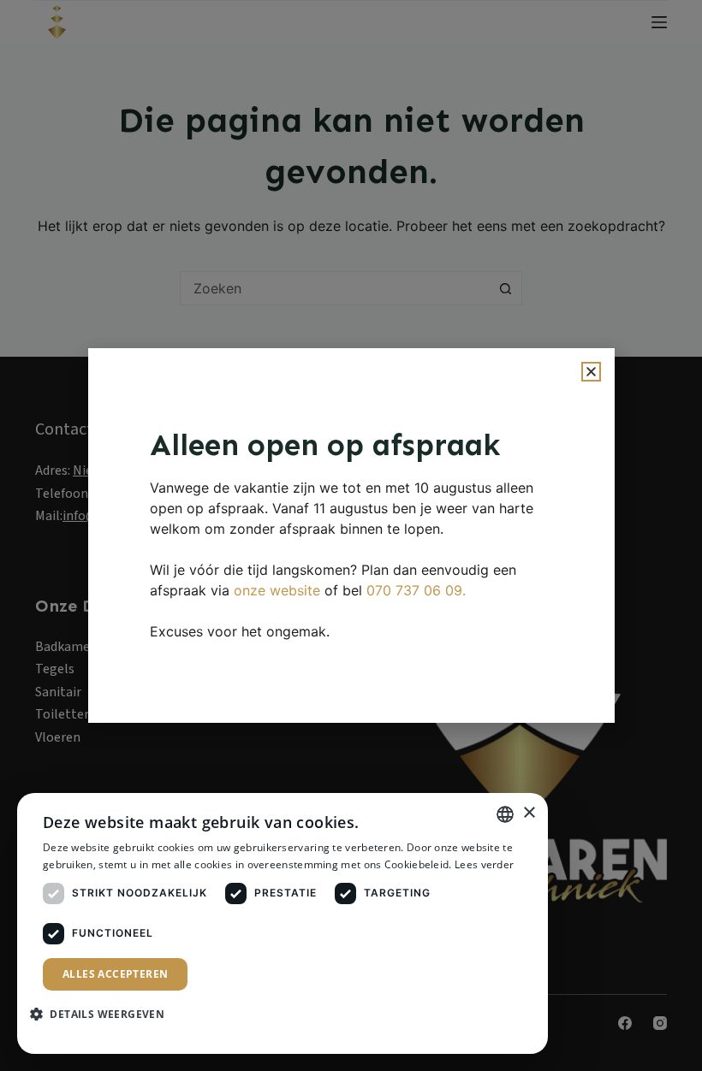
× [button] (528, 813)
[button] (591, 371)
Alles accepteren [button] (115, 974)
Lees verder (484, 864)
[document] (351, 535)
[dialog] (282, 923)
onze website (277, 590)
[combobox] (505, 814)
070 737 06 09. (416, 590)
